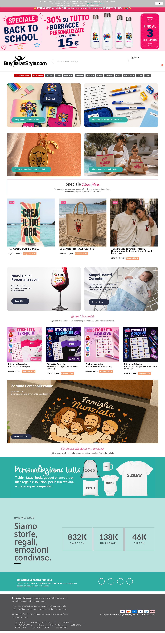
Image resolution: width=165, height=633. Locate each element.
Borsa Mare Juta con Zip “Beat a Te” (35, 248)
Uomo (118, 76)
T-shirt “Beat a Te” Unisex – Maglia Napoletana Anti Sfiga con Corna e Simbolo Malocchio (91, 250)
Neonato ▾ (79, 76)
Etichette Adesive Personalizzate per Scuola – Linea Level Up (140, 366)
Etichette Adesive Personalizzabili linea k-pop (99, 365)
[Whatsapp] (129, 581)
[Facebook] (101, 581)
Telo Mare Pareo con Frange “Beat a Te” (141, 248)
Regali (58, 76)
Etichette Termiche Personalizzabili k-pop (19, 365)
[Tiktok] (120, 581)
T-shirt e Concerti (22, 76)
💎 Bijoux (50, 76)
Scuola (139, 76)
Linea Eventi (68, 76)
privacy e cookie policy (95, 3)
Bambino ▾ (90, 76)
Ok (159, 3)
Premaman (109, 76)
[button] (161, 63)
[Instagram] (111, 581)
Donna (99, 76)
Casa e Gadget (129, 76)
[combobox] (90, 61)
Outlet (148, 76)
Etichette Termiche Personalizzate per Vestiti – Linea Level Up (63, 366)
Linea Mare (38, 76)
